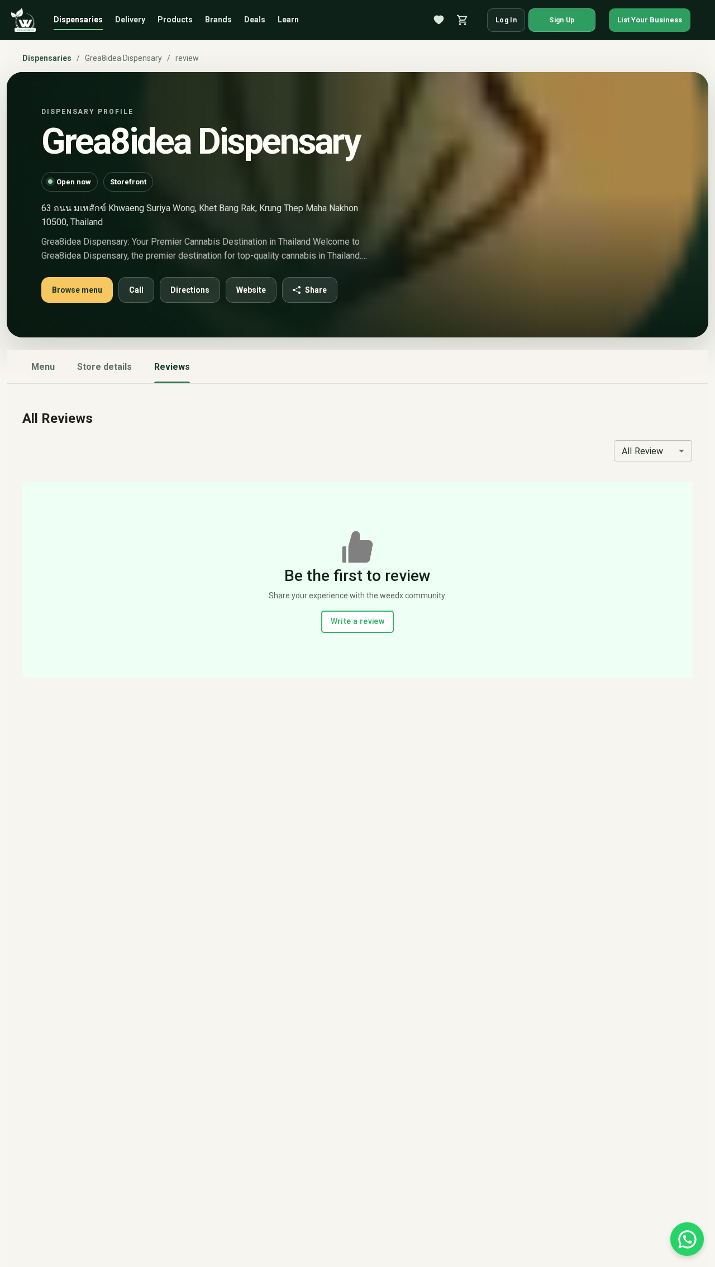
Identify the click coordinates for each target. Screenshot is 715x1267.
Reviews (172, 366)
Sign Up (561, 20)
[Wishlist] (439, 20)
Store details (104, 366)
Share (316, 289)
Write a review (358, 621)
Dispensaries (78, 19)
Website (251, 289)
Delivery (130, 19)
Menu (43, 366)
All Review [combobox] (643, 451)
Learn (288, 19)
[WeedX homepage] (23, 20)
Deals (254, 19)
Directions (189, 289)
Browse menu (77, 289)
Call (136, 289)
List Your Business (649, 20)
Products (175, 19)
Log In (506, 20)
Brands (218, 19)
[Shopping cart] (462, 20)
